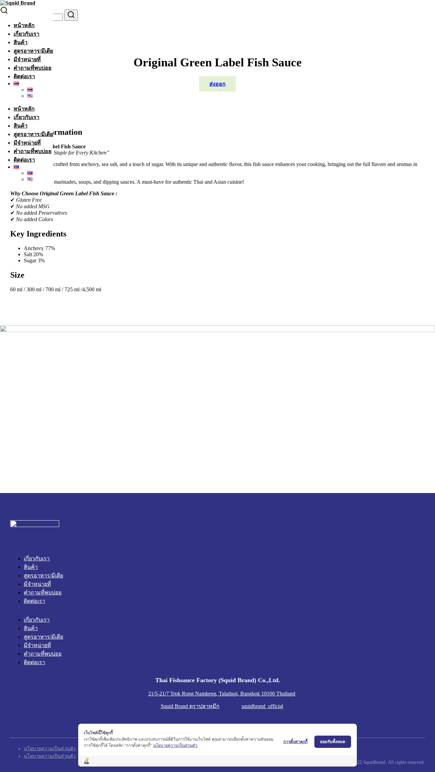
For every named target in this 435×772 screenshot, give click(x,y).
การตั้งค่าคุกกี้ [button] (295, 741)
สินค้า (21, 42)
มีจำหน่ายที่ (27, 59)
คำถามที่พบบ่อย (32, 68)
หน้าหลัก (24, 25)
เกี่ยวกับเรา (26, 34)
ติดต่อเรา (24, 76)
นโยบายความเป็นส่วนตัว (175, 745)
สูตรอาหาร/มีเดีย (33, 51)
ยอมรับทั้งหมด (332, 741)
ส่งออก (217, 84)
